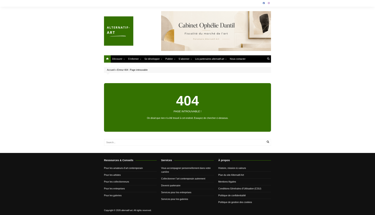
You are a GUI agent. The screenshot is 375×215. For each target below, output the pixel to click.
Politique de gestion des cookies (235, 202)
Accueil (111, 70)
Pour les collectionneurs (116, 181)
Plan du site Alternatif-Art (231, 175)
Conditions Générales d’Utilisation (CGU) (239, 188)
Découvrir (117, 59)
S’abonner (184, 59)
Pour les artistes (112, 175)
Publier (169, 59)
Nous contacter (238, 59)
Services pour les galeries (174, 199)
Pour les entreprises (114, 188)
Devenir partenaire (170, 185)
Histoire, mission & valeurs (232, 168)
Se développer (152, 59)
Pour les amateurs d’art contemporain (123, 168)
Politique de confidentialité (232, 195)
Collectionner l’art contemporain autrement (183, 178)
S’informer (133, 59)
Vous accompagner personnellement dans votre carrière (186, 170)
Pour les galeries (113, 195)
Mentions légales (227, 181)
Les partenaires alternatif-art (209, 59)
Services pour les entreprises (176, 192)
